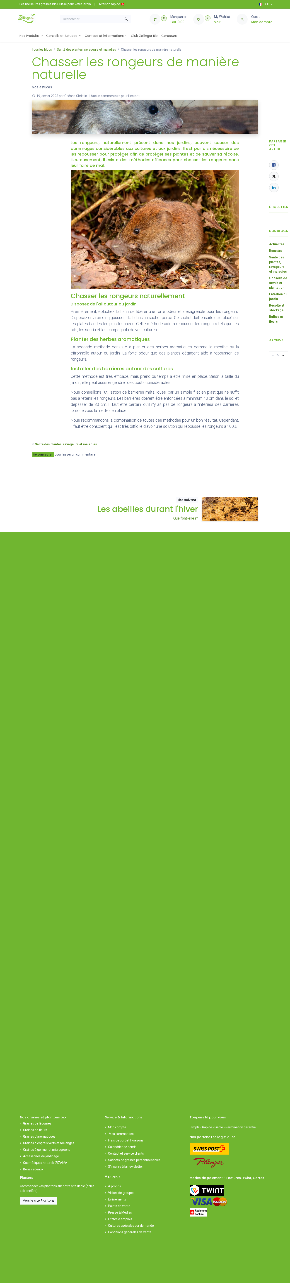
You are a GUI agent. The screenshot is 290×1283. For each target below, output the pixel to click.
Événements (117, 1178)
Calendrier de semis (122, 1126)
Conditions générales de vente (129, 1211)
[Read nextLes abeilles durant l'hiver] (230, 509)
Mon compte (117, 1106)
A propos (114, 1165)
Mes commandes (121, 1113)
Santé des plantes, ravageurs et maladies (86, 49)
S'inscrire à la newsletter (125, 1146)
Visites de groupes (121, 1172)
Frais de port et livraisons (125, 1119)
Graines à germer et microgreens (46, 1129)
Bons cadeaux (33, 1148)
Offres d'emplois (120, 1198)
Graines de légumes (37, 1102)
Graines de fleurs (35, 1109)
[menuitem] (31, 36)
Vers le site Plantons (38, 1179)
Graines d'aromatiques (39, 1116)
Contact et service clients (126, 1132)
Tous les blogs (42, 49)
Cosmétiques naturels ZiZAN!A (45, 1142)
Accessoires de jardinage (41, 1135)
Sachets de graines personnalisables (134, 1139)
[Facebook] (274, 165)
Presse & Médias (120, 1191)
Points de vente (119, 1185)
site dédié (78, 1165)
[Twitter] (274, 176)
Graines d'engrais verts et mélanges (48, 1122)
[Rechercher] (126, 19)
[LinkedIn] (274, 187)
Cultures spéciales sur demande (131, 1204)
